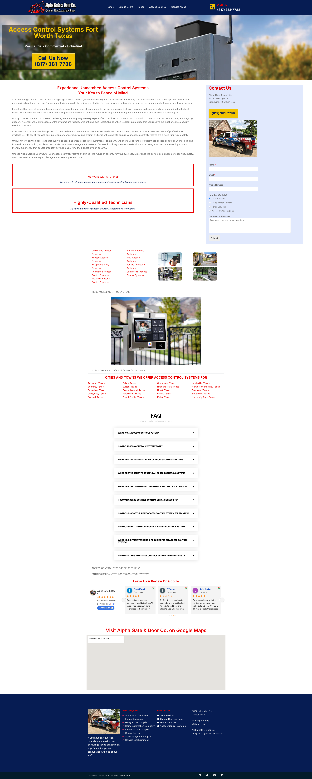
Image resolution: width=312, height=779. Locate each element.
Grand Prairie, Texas (133, 397)
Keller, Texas (164, 397)
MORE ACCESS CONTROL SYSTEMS (111, 292)
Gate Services (218, 198)
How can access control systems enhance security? (148, 500)
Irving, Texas (164, 393)
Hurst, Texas (164, 390)
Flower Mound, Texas (133, 390)
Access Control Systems (223, 211)
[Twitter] (207, 775)
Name (212, 165)
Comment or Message (219, 216)
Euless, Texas (129, 386)
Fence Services (219, 207)
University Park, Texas (203, 397)
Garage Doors (126, 7)
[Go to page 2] (171, 615)
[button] (156, 292)
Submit (214, 238)
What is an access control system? (138, 433)
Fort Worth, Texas (131, 393)
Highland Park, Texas (168, 386)
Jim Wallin (171, 589)
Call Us (222, 5)
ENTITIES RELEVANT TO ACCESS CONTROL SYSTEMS (120, 574)
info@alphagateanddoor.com (207, 733)
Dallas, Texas (129, 383)
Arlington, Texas (96, 383)
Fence (141, 7)
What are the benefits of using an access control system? (151, 473)
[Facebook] (199, 775)
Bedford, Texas (96, 386)
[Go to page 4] (175, 615)
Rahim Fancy (206, 589)
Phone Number (216, 185)
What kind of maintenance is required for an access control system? (152, 541)
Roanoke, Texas (200, 390)
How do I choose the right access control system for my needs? (154, 513)
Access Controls (157, 7)
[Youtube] (214, 775)
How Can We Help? (218, 195)
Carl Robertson (141, 589)
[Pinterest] (221, 775)
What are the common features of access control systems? (152, 486)
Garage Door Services (222, 202)
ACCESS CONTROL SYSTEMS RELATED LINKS (116, 568)
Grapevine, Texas (166, 383)
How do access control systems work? (140, 446)
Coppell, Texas (95, 397)
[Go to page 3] (173, 615)
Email (212, 175)
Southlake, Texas (201, 393)
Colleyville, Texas (97, 393)
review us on (104, 607)
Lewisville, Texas (201, 383)
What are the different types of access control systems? (151, 459)
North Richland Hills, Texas (206, 386)
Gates (111, 7)
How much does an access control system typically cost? (151, 555)
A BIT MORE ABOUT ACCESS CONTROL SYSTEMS (118, 370)
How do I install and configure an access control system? (151, 526)
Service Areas (178, 7)
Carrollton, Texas (97, 390)
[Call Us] (212, 7)
